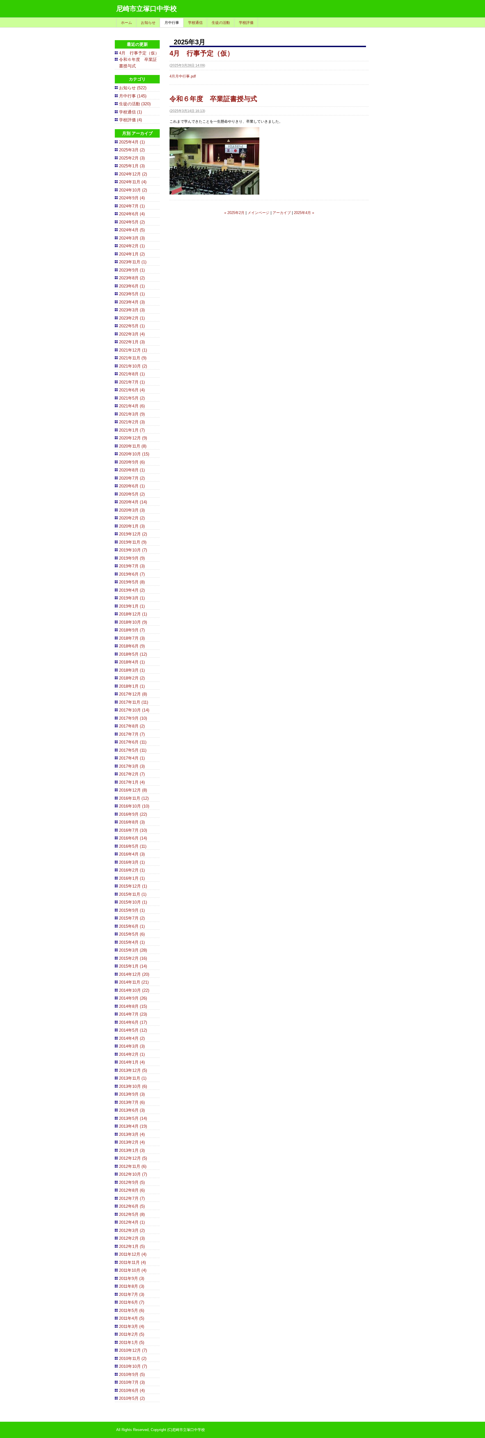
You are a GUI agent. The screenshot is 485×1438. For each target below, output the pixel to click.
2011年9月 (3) (131, 1278)
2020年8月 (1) (132, 470)
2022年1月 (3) (132, 341)
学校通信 (195, 22)
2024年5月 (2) (132, 222)
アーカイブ (282, 213)
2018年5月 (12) (133, 654)
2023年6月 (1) (132, 286)
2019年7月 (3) (132, 566)
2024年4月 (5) (132, 229)
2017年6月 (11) (133, 742)
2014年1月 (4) (132, 1062)
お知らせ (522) (133, 87)
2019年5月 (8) (132, 582)
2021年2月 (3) (132, 422)
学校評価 (246, 22)
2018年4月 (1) (132, 662)
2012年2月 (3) (132, 1238)
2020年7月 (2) (132, 478)
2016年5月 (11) (133, 846)
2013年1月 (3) (132, 1150)
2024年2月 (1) (132, 245)
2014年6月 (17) (133, 1022)
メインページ (258, 213)
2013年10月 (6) (133, 1086)
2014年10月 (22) (134, 990)
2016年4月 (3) (132, 854)
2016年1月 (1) (132, 878)
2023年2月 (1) (132, 318)
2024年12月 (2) (133, 174)
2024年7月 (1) (132, 206)
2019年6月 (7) (132, 574)
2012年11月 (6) (133, 1166)
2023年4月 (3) (132, 302)
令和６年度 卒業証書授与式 (213, 98)
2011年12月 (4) (133, 1254)
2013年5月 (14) (133, 1118)
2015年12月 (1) (133, 886)
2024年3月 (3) (132, 238)
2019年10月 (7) (133, 550)
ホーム (126, 22)
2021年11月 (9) (133, 357)
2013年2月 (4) (132, 1142)
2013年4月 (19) (133, 1126)
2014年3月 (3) (132, 1046)
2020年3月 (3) (132, 510)
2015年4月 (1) (132, 942)
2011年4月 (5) (131, 1318)
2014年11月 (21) (134, 982)
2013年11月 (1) (133, 1078)
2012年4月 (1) (132, 1222)
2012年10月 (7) (133, 1174)
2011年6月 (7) (131, 1302)
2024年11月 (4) (133, 181)
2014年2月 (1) (132, 1054)
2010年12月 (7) (133, 1350)
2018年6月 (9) (132, 646)
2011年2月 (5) (131, 1334)
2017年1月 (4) (132, 782)
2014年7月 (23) (133, 1014)
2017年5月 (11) (133, 750)
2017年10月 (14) (134, 710)
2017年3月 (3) (132, 766)
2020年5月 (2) (132, 494)
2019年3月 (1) (132, 598)
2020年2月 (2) (132, 518)
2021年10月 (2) (133, 366)
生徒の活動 (221, 22)
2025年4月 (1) (132, 142)
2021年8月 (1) (132, 374)
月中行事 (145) (133, 96)
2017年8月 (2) (132, 726)
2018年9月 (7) (132, 630)
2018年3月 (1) (132, 670)
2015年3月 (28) (133, 950)
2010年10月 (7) (133, 1366)
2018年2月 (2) (132, 678)
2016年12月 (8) (133, 790)
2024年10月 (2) (133, 190)
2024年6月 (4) (132, 213)
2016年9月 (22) (133, 814)
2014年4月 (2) (132, 1038)
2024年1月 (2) (132, 254)
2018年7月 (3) (132, 638)
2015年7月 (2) (132, 918)
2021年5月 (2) (132, 398)
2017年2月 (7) (132, 774)
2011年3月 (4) (131, 1326)
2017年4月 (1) (132, 758)
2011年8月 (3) (131, 1286)
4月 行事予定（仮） (202, 53)
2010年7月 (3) (132, 1382)
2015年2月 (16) (133, 958)
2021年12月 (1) (133, 350)
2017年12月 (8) (133, 694)
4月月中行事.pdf (183, 76)
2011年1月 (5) (131, 1342)
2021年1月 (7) (132, 430)
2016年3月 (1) (132, 862)
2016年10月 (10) (134, 806)
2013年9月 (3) (132, 1094)
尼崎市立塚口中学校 (146, 8)
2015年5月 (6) (132, 934)
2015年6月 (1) (132, 926)
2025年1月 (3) (132, 165)
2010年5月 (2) (132, 1398)
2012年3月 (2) (132, 1230)
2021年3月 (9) (132, 414)
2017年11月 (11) (133, 702)
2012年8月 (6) (132, 1190)
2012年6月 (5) (132, 1206)
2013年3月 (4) (132, 1134)
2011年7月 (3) (131, 1294)
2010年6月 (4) (132, 1390)
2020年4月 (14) (133, 502)
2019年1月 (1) (132, 606)
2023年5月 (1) (132, 293)
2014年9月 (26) (133, 998)
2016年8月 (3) (132, 822)
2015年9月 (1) (132, 910)
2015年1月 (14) (133, 966)
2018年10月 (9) (133, 622)
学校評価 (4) (130, 119)
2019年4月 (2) (132, 590)
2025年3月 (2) (132, 149)
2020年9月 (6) (132, 462)
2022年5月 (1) (132, 325)
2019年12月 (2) (133, 534)
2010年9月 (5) (132, 1374)
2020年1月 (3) (132, 526)
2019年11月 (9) (133, 542)
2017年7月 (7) (132, 734)
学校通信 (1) (130, 112)
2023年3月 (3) (132, 309)
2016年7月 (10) (133, 830)
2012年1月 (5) (132, 1246)
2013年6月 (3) (132, 1110)
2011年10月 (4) (133, 1270)
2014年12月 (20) (134, 974)
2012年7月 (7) (132, 1198)
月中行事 (171, 22)
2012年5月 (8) (132, 1214)
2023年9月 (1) (132, 270)
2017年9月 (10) (133, 718)
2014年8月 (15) (133, 1006)
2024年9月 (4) (132, 197)
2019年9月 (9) (132, 558)
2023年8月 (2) (132, 277)
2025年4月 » (304, 213)
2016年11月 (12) (134, 798)
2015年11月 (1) (133, 894)
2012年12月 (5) (133, 1158)
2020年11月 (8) (133, 446)
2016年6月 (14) (133, 838)
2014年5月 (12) (133, 1030)
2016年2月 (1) (132, 870)
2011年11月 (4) (132, 1262)
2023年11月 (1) (133, 261)
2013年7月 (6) (132, 1102)
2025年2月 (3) (132, 158)
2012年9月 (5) (132, 1182)
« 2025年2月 (234, 213)
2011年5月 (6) (131, 1310)
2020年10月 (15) (134, 454)
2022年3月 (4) (132, 334)
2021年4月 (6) (132, 406)
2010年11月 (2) (133, 1358)
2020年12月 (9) (133, 438)
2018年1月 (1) (132, 686)
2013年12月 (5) (133, 1070)
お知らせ (148, 22)
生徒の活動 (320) (135, 103)
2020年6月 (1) (132, 486)
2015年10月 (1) (133, 902)
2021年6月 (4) (132, 390)
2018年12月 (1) (133, 614)
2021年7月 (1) (132, 382)
